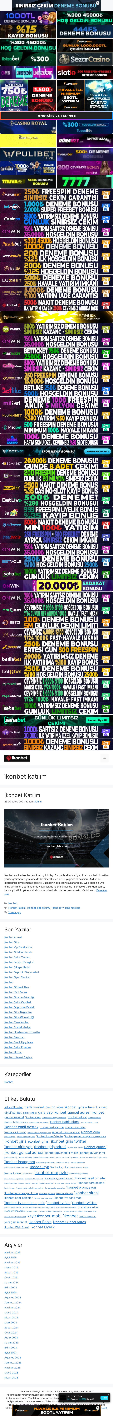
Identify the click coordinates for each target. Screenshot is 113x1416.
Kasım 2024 (11, 1282)
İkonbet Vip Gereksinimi (18, 947)
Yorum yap (14, 912)
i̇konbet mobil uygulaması (14, 1179)
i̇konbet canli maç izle (52, 1127)
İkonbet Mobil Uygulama (18, 1042)
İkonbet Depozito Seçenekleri (21, 972)
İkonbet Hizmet (13, 1052)
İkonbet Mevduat (14, 1037)
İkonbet (12, 903)
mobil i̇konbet (65, 1215)
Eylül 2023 (10, 1352)
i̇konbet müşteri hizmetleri (59, 1178)
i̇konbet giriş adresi (50, 1147)
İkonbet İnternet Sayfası (18, 1057)
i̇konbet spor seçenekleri (44, 1198)
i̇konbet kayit (39, 1167)
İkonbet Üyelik (43, 1227)
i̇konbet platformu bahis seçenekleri (30, 1188)
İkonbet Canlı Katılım (16, 1022)
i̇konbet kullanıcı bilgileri (79, 1168)
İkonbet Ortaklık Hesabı (18, 952)
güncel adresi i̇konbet (86, 1112)
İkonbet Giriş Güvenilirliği (19, 1017)
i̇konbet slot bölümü (38, 907)
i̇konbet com (90, 1132)
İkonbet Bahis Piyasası (17, 1047)
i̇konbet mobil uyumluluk (34, 1179)
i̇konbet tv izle (58, 1202)
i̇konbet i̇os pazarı (62, 1163)
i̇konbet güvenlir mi (92, 1153)
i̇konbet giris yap (18, 1147)
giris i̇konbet (30, 1112)
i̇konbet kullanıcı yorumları (18, 1173)
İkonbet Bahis (40, 1222)
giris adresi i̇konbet (92, 1107)
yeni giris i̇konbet (15, 1222)
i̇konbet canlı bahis (75, 1127)
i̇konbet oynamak (31, 1183)
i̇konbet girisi (39, 1141)
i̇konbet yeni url (32, 1211)
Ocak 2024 (10, 1332)
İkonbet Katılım (22, 795)
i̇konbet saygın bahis (47, 1194)
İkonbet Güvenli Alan (16, 987)
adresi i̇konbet (13, 1107)
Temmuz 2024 (12, 1302)
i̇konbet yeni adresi (14, 1211)
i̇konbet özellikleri (70, 1211)
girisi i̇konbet (13, 1112)
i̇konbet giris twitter (68, 1141)
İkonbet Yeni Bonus (15, 992)
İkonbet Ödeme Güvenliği (19, 997)
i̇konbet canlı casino (15, 1132)
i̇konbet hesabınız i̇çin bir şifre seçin (93, 1158)
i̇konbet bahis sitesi (64, 1122)
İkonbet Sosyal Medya (17, 1027)
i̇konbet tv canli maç (68, 1198)
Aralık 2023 (11, 1337)
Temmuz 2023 (12, 1362)
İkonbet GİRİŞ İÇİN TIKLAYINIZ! (56, 115)
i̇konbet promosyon (81, 1187)
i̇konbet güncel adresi (23, 1152)
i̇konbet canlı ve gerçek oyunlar (39, 1133)
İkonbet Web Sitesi (16, 1227)
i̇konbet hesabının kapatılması (67, 1158)
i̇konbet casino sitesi (66, 1132)
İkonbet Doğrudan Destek (19, 1007)
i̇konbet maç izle (51, 1172)
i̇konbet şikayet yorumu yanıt (15, 1217)
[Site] (56, 194)
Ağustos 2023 (12, 1357)
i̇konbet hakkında (25, 1158)
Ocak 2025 (10, 1277)
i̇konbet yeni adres (88, 1207)
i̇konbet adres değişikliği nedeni (54, 1118)
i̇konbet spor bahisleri (18, 1198)
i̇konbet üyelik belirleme (87, 1211)
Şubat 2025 (11, 1272)
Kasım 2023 (11, 1342)
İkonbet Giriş (11, 942)
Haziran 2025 (12, 1262)
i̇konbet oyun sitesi (46, 1183)
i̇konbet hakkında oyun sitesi (43, 1158)
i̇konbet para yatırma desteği (65, 1183)
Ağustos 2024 (12, 1297)
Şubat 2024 (11, 1327)
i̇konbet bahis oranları (16, 1122)
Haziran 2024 (12, 1307)
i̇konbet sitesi (87, 1192)
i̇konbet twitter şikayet (12, 1208)
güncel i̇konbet (14, 1117)
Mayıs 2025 (11, 1267)
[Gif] (56, 317)
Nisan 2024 (11, 1317)
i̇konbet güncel (95, 1147)
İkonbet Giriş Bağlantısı (18, 1012)
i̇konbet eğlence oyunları (26, 1137)
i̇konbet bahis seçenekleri (39, 1122)
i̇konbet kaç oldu (59, 1167)
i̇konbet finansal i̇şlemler (50, 1136)
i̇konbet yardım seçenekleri (66, 1208)
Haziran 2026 (12, 1252)
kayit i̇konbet (38, 1216)
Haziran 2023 (12, 1367)
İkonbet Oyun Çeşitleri (17, 977)
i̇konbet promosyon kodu (21, 1193)
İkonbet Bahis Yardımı (17, 957)
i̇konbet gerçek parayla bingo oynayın (85, 1136)
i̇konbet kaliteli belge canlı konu (16, 1168)
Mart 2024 (10, 1322)
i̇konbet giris (15, 1141)
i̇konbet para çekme (91, 1183)
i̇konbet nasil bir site (90, 1178)
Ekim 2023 (10, 1347)
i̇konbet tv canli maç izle (66, 907)
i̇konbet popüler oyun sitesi (55, 1188)
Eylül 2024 (10, 1292)
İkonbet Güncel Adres (69, 1222)
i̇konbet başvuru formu (89, 1122)
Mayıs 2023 (11, 1372)
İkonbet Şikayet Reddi (17, 967)
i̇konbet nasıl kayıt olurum (14, 1183)
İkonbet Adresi (13, 937)
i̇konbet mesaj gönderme (78, 1174)
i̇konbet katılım (17, 907)
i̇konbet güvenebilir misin (61, 1153)
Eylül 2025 (10, 1257)
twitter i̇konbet (87, 1216)
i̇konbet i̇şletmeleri (78, 1163)
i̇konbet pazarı (9, 1188)
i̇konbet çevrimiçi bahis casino (51, 1211)
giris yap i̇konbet (52, 1112)
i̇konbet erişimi (9, 1137)
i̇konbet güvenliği (10, 1158)
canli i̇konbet (34, 1107)
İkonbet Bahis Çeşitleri (17, 1002)
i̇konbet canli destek (21, 1127)
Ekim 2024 (10, 1287)
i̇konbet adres (33, 1117)
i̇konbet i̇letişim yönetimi (45, 1163)
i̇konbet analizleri (94, 1118)
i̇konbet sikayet (64, 1193)
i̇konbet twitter (84, 1202)
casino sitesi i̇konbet (61, 1107)
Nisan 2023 (11, 1377)
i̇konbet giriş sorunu (75, 1148)
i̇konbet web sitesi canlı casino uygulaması (39, 1208)
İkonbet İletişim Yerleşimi (19, 962)
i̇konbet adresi (77, 1117)
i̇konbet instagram (19, 1162)
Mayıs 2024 (11, 1312)
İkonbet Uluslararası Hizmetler (22, 1032)
